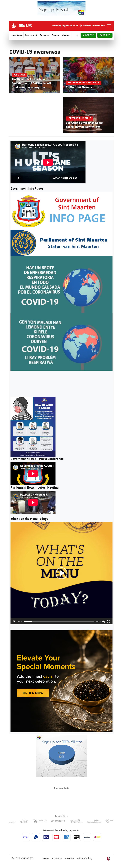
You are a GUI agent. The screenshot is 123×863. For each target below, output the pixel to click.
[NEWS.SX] (14, 25)
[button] (62, 573)
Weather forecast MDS (94, 25)
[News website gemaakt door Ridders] (108, 858)
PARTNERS (105, 35)
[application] (61, 573)
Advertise (56, 858)
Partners (69, 858)
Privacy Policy (84, 858)
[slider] (59, 621)
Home (45, 858)
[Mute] (103, 621)
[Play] (14, 621)
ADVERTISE (88, 35)
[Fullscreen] (108, 621)
